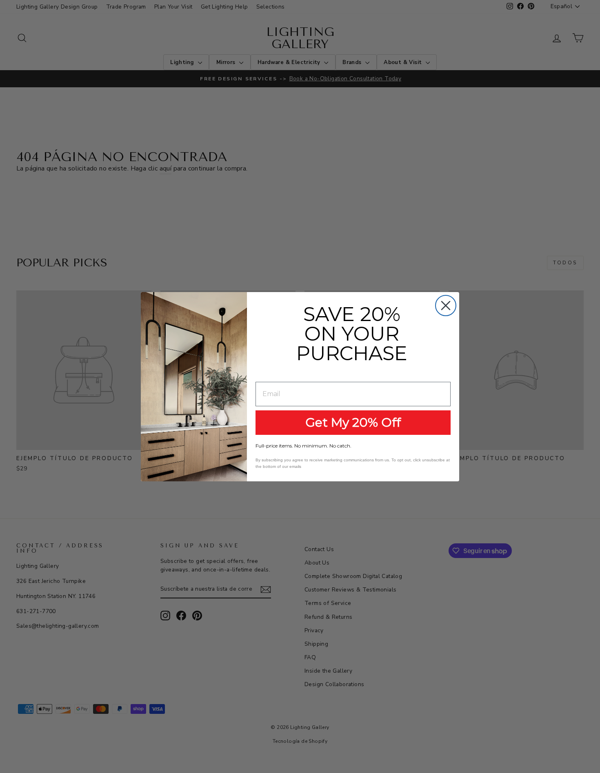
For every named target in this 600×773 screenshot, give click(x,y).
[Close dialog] (446, 305)
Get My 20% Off (353, 422)
